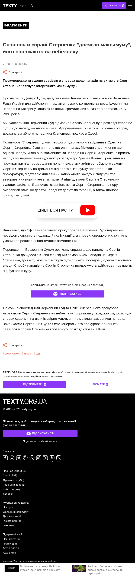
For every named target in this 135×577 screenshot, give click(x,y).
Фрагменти (10, 480)
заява (27, 353)
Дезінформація (12, 516)
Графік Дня (10, 543)
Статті (6, 475)
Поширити (15, 72)
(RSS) (14, 475)
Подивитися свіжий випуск (40, 441)
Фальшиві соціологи (16, 512)
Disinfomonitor (12, 521)
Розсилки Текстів (14, 484)
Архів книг (10, 552)
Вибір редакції (12, 489)
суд (38, 353)
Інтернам (8, 525)
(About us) (20, 471)
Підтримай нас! (12, 534)
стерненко (12, 353)
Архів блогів (11, 548)
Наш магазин (11, 539)
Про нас (8, 471)
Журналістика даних (16, 502)
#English (8, 493)
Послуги (8, 507)
